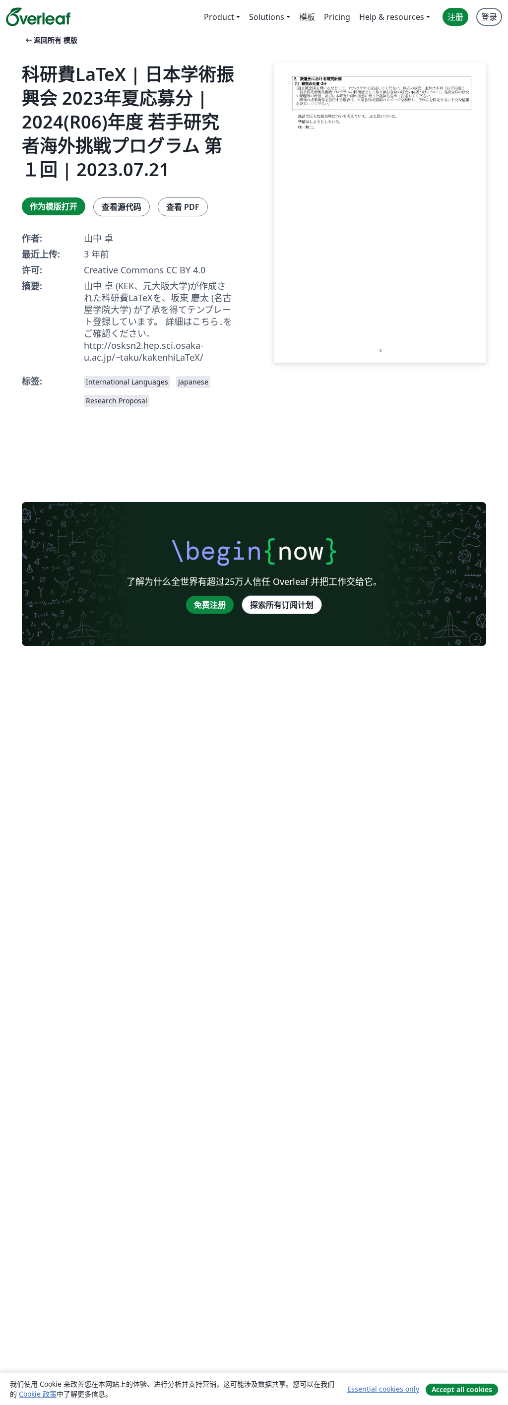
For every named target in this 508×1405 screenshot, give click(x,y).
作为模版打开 (53, 206)
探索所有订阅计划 (282, 604)
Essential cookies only (383, 1389)
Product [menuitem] (219, 16)
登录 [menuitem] (489, 16)
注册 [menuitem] (455, 16)
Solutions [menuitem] (266, 16)
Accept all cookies (462, 1389)
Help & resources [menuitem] (391, 16)
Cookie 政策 (38, 1394)
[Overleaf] (38, 17)
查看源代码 (121, 206)
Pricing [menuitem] (337, 16)
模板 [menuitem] (307, 16)
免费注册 (210, 604)
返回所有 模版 (50, 40)
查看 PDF (182, 206)
